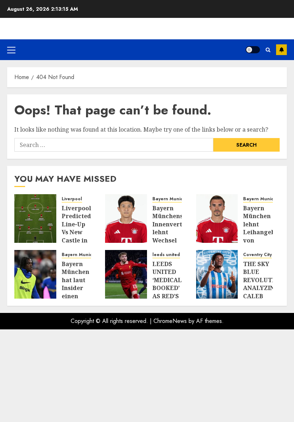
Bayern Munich (169, 199)
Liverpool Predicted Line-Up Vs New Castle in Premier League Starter (76, 236)
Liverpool (72, 199)
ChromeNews (170, 321)
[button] (11, 49)
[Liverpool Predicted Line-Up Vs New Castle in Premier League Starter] (35, 218)
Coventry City (257, 255)
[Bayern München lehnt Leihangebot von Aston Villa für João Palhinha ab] (217, 218)
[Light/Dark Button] (253, 49)
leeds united (166, 255)
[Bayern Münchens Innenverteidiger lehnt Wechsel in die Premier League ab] (126, 218)
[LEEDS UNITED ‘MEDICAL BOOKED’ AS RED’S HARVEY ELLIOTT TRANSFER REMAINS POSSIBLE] (126, 274)
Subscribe (281, 49)
